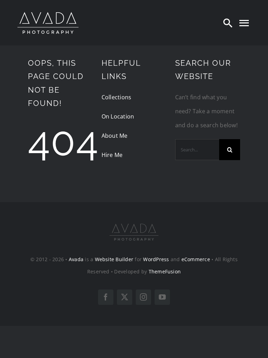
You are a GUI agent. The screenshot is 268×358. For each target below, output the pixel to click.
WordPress (156, 259)
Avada (76, 259)
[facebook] (105, 297)
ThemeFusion (165, 271)
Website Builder (114, 259)
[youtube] (162, 297)
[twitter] (124, 297)
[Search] (228, 22)
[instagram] (143, 297)
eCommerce (195, 259)
